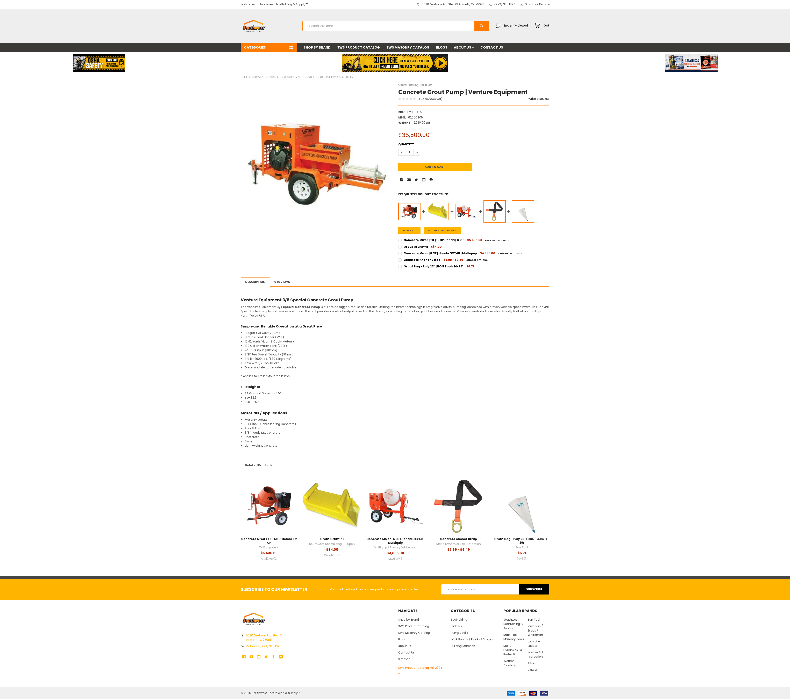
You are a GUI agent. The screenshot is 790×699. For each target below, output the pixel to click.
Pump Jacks (459, 633)
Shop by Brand (317, 47)
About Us (462, 47)
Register (545, 4)
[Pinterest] (431, 179)
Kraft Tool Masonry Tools (513, 637)
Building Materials (463, 646)
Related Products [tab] (259, 465)
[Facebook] (401, 179)
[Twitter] (416, 179)
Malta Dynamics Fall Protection (513, 650)
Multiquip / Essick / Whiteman (535, 630)
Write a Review (538, 99)
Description (255, 282)
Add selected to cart (442, 230)
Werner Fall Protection (536, 654)
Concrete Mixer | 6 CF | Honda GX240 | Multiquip (395, 541)
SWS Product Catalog (358, 47)
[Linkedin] (424, 179)
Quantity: (406, 144)
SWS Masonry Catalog (407, 47)
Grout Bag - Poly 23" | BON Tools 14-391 (521, 541)
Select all (409, 230)
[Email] (409, 179)
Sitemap (404, 659)
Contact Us (491, 47)
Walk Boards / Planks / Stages (472, 639)
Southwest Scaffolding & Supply (513, 624)
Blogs (441, 47)
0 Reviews (282, 282)
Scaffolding (459, 620)
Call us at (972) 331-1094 (264, 646)
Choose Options (496, 240)
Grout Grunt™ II (332, 539)
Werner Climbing (509, 663)
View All (533, 670)
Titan (531, 663)
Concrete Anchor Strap (458, 539)
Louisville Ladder (534, 643)
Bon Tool (534, 620)
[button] (98, 63)
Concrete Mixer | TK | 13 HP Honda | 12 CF (269, 541)
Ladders (456, 626)
